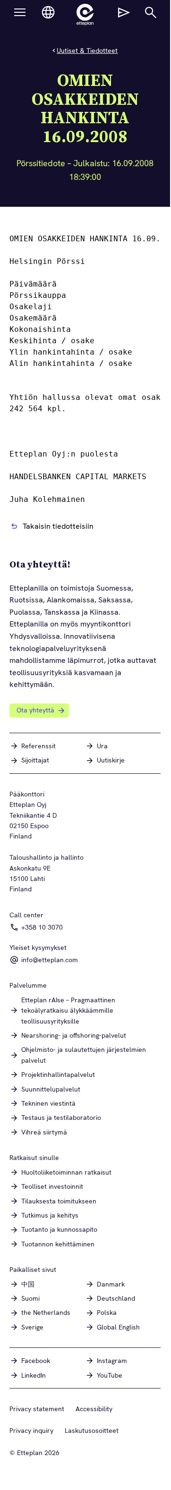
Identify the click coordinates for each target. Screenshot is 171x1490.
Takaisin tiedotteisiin (58, 526)
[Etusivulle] (85, 14)
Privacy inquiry (31, 1430)
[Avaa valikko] (20, 12)
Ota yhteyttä (35, 710)
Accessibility (94, 1409)
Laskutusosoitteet (92, 1430)
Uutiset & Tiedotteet (87, 50)
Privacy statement (36, 1409)
